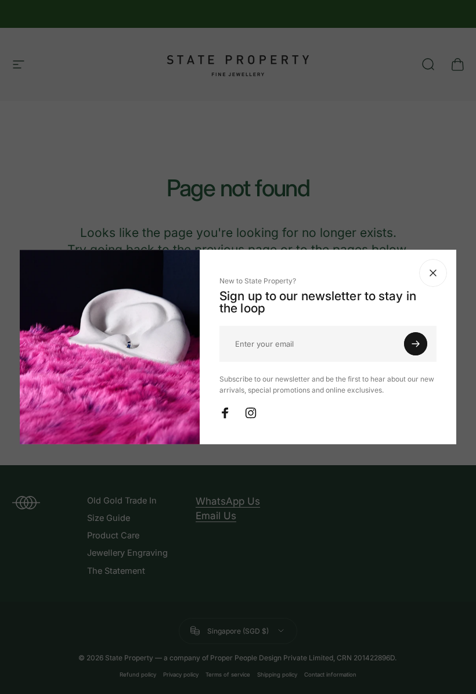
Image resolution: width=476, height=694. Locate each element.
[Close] (433, 273)
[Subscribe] (415, 343)
